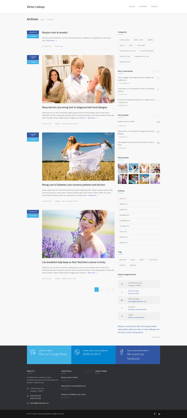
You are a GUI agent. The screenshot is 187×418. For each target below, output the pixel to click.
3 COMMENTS (33, 139)
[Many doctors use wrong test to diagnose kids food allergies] (78, 79)
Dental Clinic (138, 40)
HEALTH (142, 260)
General (57, 124)
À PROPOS (143, 6)
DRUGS (133, 260)
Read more (50, 40)
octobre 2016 (124, 226)
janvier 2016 (124, 243)
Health (64, 201)
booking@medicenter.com (137, 301)
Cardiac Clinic (124, 40)
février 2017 (123, 204)
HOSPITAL (123, 265)
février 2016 (123, 237)
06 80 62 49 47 (92, 354)
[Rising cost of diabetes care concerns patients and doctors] (78, 156)
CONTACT (154, 6)
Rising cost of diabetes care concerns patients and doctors (73, 184)
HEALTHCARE (153, 260)
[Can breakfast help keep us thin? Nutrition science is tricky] (78, 234)
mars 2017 (123, 199)
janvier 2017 (124, 210)
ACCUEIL (132, 6)
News (130, 45)
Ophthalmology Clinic (70, 124)
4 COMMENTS (33, 62)
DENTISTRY (123, 260)
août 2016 (123, 232)
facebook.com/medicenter (137, 309)
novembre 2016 (125, 221)
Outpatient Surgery (147, 51)
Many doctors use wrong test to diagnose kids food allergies (74, 107)
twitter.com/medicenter (136, 317)
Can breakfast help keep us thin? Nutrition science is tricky (73, 262)
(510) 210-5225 (133, 291)
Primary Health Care (69, 279)
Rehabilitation (73, 201)
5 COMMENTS (33, 216)
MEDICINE (133, 265)
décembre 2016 (124, 215)
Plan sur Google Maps (53, 354)
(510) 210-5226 (133, 293)
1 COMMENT (33, 36)
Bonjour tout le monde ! (55, 32)
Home (42, 20)
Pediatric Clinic (125, 56)
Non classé (59, 46)
